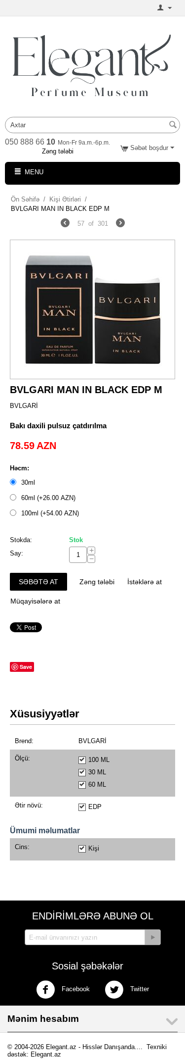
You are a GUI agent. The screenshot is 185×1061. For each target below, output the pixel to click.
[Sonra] (120, 224)
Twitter (138, 989)
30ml (28, 482)
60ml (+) (47, 498)
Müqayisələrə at (35, 601)
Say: (16, 553)
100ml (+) (49, 513)
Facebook (75, 989)
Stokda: (21, 540)
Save (26, 666)
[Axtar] (173, 125)
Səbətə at (38, 582)
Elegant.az (46, 1054)
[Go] (152, 937)
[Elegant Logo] (92, 64)
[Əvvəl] (65, 224)
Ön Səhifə (25, 199)
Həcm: (19, 468)
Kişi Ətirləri (65, 199)
